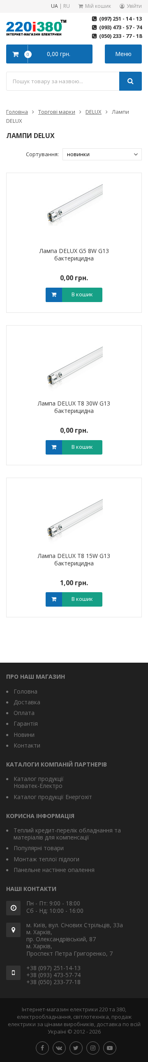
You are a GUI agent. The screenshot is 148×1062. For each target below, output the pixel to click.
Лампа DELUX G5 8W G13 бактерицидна (74, 254)
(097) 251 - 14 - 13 (120, 18)
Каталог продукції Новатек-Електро (39, 782)
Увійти (134, 5)
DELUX (94, 111)
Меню (123, 54)
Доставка (27, 702)
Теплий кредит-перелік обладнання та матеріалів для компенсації (67, 834)
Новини (24, 734)
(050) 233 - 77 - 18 (120, 36)
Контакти (27, 745)
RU (66, 6)
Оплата (24, 712)
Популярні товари (39, 847)
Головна (17, 111)
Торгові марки (56, 111)
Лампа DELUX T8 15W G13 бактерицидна (74, 559)
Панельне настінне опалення (54, 869)
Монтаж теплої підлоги (46, 859)
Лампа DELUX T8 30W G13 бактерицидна (74, 407)
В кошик (82, 294)
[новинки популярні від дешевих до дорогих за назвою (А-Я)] (102, 154)
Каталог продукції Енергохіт (53, 796)
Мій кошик (98, 5)
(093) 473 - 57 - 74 (120, 27)
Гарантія (26, 723)
